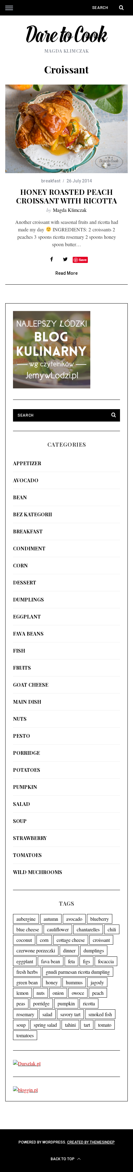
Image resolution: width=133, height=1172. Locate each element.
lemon (22, 993)
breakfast (50, 180)
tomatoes (27, 855)
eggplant (27, 616)
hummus (74, 982)
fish (19, 650)
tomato (104, 1024)
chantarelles (88, 929)
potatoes (26, 770)
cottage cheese (71, 940)
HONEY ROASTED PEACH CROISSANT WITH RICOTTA (66, 196)
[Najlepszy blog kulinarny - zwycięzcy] (51, 386)
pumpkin (25, 787)
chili (112, 929)
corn (20, 565)
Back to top (63, 1159)
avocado (25, 480)
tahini (70, 1024)
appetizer (27, 463)
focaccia (106, 961)
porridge (26, 753)
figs (86, 961)
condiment (29, 548)
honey (52, 982)
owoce (78, 993)
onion (58, 993)
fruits (22, 667)
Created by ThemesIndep (91, 1142)
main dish (27, 701)
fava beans (28, 633)
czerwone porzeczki (35, 950)
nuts (20, 718)
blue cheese (27, 929)
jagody (97, 982)
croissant (101, 940)
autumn (51, 919)
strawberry (30, 838)
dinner (69, 950)
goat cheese (30, 684)
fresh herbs (27, 972)
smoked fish (100, 1014)
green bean (27, 982)
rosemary (25, 1014)
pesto (21, 735)
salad (21, 804)
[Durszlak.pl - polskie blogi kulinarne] (27, 1063)
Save (83, 259)
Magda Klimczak (70, 210)
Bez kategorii (32, 514)
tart (87, 1024)
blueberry (99, 919)
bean (20, 497)
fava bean (50, 961)
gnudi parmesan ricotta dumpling (78, 972)
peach (98, 993)
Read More (66, 273)
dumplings (28, 599)
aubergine (26, 919)
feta (71, 961)
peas (20, 1003)
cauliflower (58, 929)
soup (20, 821)
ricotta (89, 1003)
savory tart (70, 1014)
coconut (24, 940)
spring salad (45, 1024)
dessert (24, 582)
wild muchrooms (37, 872)
